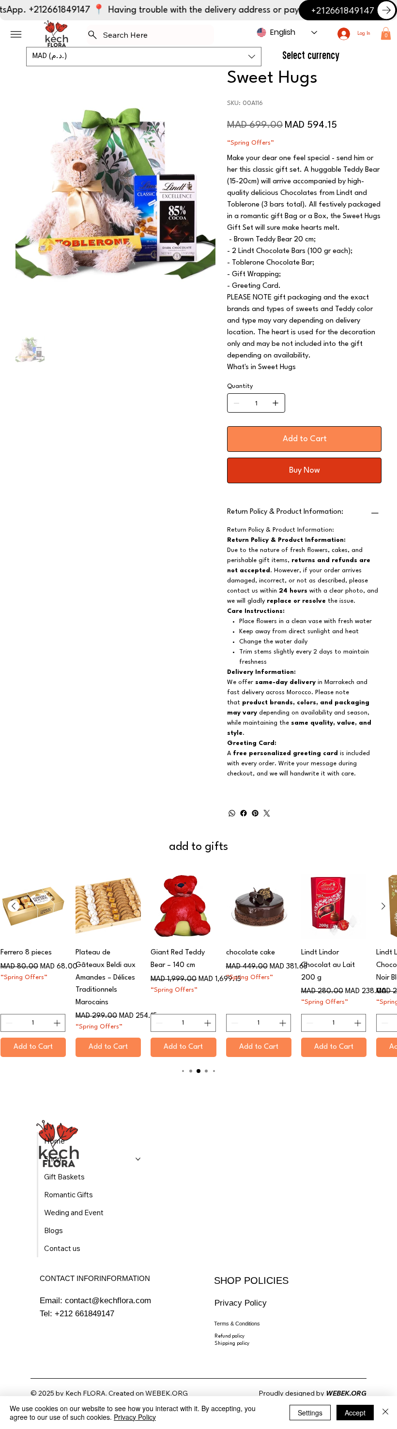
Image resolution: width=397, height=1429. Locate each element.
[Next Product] (383, 906)
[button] (386, 33)
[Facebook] (243, 813)
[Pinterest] (255, 813)
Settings (310, 1412)
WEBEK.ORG (166, 1393)
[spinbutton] (33, 1022)
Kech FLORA (85, 1393)
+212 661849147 (84, 1313)
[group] (198, 965)
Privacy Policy (240, 1303)
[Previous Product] (13, 906)
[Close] (385, 1412)
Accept (355, 1412)
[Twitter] (267, 813)
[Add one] (275, 403)
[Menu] (16, 34)
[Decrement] (8, 1022)
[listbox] (143, 56)
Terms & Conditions (237, 1323)
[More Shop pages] (138, 1159)
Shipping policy (231, 1343)
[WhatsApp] (232, 813)
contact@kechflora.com (108, 1300)
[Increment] (58, 1022)
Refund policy (229, 1336)
